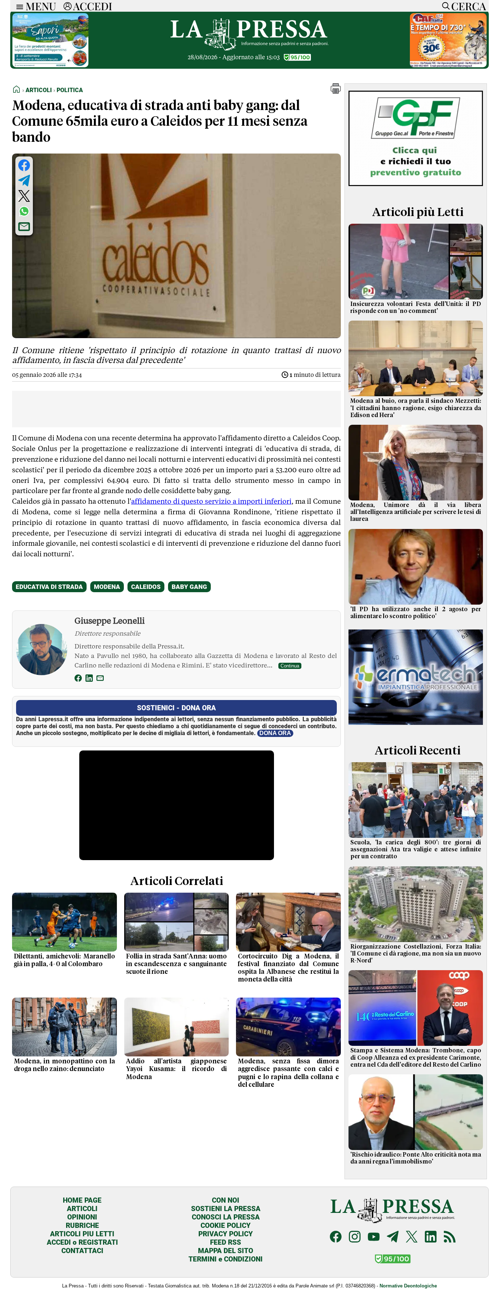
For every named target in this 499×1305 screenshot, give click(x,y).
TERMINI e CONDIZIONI (225, 1259)
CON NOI (225, 1200)
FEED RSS (225, 1242)
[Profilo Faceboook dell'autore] (78, 679)
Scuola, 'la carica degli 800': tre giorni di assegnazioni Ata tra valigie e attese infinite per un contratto (415, 849)
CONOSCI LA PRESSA (226, 1217)
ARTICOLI (82, 1208)
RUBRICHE (82, 1225)
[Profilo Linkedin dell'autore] (89, 679)
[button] (336, 91)
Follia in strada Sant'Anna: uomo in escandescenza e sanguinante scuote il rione (176, 964)
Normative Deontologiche (408, 1286)
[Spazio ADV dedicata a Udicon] (448, 65)
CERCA (468, 5)
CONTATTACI (82, 1251)
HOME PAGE (82, 1200)
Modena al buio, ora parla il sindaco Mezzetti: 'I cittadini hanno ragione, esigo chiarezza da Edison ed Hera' (415, 408)
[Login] (68, 5)
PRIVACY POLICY (225, 1234)
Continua (290, 666)
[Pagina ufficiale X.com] (412, 1237)
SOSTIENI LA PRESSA (225, 1208)
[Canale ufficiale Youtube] (374, 1237)
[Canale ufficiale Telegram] (393, 1237)
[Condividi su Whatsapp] (24, 211)
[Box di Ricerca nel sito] (444, 6)
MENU (41, 5)
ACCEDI (92, 5)
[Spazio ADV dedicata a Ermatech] (415, 726)
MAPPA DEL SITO (225, 1251)
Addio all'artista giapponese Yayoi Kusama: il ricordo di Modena (176, 1069)
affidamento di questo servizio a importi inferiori (211, 501)
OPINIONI (82, 1217)
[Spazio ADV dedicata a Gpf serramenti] (415, 187)
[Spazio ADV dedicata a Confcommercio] (50, 65)
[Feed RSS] (450, 1237)
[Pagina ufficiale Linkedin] (431, 1237)
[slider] (168, 854)
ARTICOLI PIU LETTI (82, 1234)
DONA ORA (275, 733)
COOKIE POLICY (226, 1225)
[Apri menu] (18, 6)
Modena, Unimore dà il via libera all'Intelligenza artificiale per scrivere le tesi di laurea (415, 512)
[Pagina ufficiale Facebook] (336, 1237)
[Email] (100, 679)
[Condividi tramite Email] (24, 226)
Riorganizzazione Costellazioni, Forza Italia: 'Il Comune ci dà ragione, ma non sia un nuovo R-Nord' (415, 954)
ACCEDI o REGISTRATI (82, 1242)
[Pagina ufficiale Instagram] (355, 1237)
